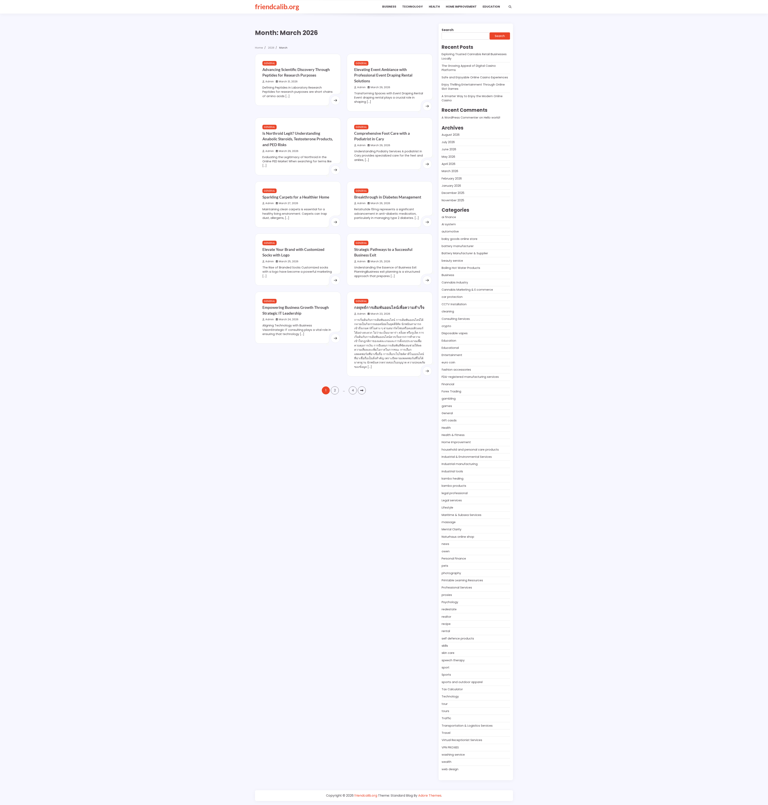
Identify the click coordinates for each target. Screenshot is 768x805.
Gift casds (449, 420)
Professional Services (457, 588)
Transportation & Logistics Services (467, 726)
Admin (269, 81)
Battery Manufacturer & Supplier (465, 253)
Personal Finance (454, 559)
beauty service (452, 261)
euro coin (448, 362)
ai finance (449, 217)
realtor (446, 617)
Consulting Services (456, 319)
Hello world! (492, 118)
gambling (449, 399)
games (447, 406)
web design (450, 769)
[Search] (510, 7)
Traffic (446, 718)
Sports (446, 675)
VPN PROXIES (450, 747)
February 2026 (452, 179)
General (269, 63)
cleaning (448, 311)
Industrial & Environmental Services (467, 457)
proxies (447, 595)
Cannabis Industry (455, 282)
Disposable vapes (455, 333)
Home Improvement (461, 7)
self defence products (458, 638)
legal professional (455, 493)
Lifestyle (447, 508)
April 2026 (448, 164)
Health (434, 7)
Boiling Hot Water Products (461, 268)
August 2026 (451, 135)
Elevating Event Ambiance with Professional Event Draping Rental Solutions (383, 75)
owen (446, 551)
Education (491, 7)
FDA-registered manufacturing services (470, 377)
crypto (446, 326)
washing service (453, 755)
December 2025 (453, 193)
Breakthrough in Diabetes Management (387, 197)
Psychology (450, 602)
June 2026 (449, 149)
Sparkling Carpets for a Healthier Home (295, 197)
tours (445, 711)
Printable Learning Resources (462, 580)
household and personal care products (470, 450)
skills (445, 646)
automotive (450, 231)
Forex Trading (451, 391)
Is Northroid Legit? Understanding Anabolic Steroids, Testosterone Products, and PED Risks (297, 139)
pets (445, 566)
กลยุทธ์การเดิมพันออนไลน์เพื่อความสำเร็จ (389, 307)
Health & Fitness (453, 435)
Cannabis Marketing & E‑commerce (467, 290)
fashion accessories (456, 370)
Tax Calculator (452, 689)
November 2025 (453, 200)
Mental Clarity (451, 529)
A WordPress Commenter (460, 118)
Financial (448, 384)
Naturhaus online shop (458, 537)
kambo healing (452, 479)
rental (446, 631)
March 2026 (450, 171)
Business (389, 7)
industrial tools (452, 471)
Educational (450, 348)
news (445, 544)
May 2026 (448, 157)
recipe (446, 624)
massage (449, 522)
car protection (452, 297)
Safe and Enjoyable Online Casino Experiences (475, 77)
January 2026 (451, 186)
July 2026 (448, 142)
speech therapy (453, 660)
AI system (449, 224)
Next (362, 390)
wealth (446, 762)
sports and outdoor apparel (462, 682)
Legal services (452, 500)
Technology (412, 7)
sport (445, 667)
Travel (446, 733)
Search (448, 30)
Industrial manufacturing (460, 464)
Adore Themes (429, 795)
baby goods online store (459, 239)
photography (451, 573)
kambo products (454, 486)
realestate (449, 609)
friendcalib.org (277, 7)
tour (445, 704)
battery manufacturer (458, 246)
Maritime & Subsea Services (461, 515)
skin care (448, 653)
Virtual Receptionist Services (462, 740)
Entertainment (452, 355)
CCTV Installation (454, 304)
